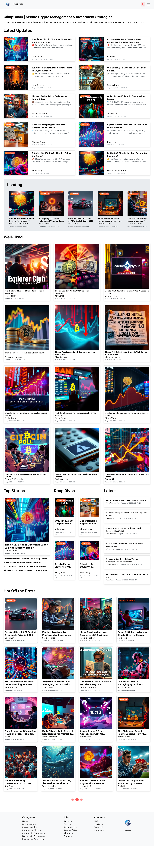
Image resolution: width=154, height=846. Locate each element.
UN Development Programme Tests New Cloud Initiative (93, 831)
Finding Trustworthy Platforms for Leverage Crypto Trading (55, 634)
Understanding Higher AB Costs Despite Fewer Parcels (89, 522)
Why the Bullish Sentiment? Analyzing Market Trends (26, 414)
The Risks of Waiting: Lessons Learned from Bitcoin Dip (138, 220)
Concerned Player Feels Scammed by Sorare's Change (131, 782)
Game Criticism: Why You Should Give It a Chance (132, 633)
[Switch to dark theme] (143, 4)
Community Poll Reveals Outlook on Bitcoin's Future (25, 475)
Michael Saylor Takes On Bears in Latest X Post (25, 570)
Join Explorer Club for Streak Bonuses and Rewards (24, 292)
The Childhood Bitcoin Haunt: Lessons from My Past (109, 220)
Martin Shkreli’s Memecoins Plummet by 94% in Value (126, 414)
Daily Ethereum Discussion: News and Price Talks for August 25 (20, 733)
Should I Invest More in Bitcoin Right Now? (24, 353)
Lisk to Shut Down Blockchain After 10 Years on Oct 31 (127, 292)
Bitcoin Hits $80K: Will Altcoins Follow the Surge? (88, 565)
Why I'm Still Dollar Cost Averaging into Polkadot (56, 683)
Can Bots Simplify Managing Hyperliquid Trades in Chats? (130, 683)
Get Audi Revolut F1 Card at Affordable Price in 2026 (80, 220)
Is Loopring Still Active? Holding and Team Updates (51, 220)
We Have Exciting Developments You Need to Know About (20, 782)
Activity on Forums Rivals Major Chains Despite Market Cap (132, 831)
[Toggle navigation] (148, 4)
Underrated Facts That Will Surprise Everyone (95, 683)
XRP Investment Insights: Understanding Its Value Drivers (19, 683)
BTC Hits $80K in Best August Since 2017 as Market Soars (92, 782)
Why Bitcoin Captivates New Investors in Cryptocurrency (22, 562)
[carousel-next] (143, 209)
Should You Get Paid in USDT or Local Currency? (72, 292)
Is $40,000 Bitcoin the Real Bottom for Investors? (21, 220)
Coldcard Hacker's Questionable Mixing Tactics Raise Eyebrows (25, 559)
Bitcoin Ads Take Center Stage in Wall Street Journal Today (126, 353)
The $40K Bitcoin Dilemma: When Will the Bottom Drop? (26, 546)
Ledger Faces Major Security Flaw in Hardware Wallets (76, 475)
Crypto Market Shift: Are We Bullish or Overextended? (64, 565)
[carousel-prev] (10, 209)
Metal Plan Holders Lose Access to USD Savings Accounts (93, 634)
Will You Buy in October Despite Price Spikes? (25, 566)
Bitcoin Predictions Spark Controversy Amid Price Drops (75, 353)
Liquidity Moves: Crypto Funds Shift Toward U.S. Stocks (127, 475)
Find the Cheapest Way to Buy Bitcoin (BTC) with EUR (75, 414)
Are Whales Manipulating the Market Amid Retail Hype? (56, 782)
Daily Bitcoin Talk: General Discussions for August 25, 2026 (57, 733)
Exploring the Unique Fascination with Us (17, 831)
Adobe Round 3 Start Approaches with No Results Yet (92, 733)
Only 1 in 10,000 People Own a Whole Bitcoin (64, 522)
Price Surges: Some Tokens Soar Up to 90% (126, 500)
